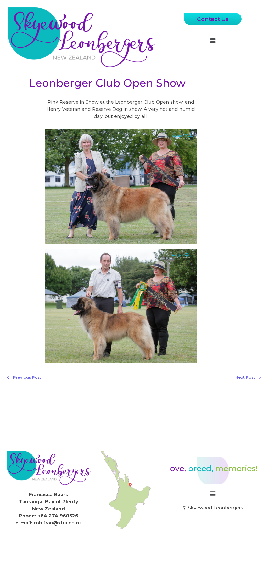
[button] (212, 40)
